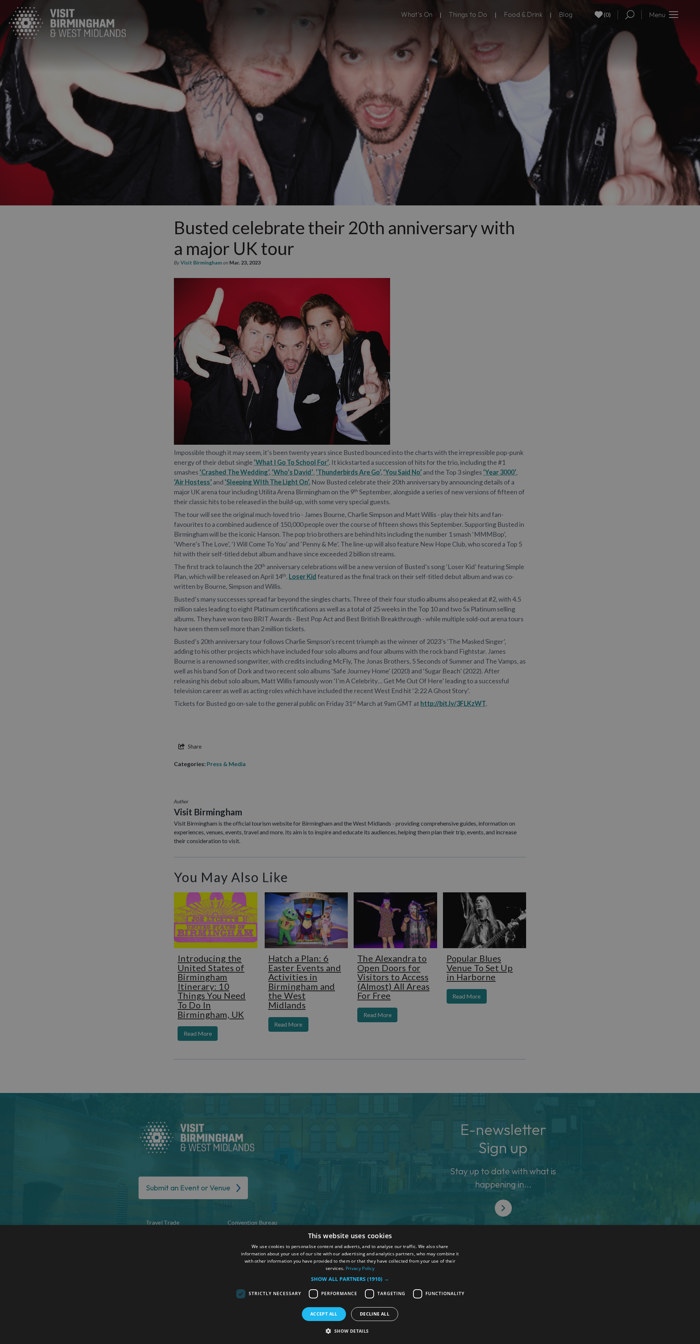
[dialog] (350, 1284)
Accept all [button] (324, 1314)
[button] (350, 1279)
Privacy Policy (360, 1268)
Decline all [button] (374, 1314)
